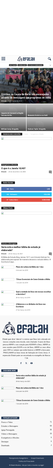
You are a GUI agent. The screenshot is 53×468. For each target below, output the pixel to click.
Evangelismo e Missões (9, 165)
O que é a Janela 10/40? (13, 168)
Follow (47, 194)
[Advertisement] (26, 27)
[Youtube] (31, 363)
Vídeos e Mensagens (9, 434)
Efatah (3, 101)
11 (50, 172)
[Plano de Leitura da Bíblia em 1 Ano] (7, 270)
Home (26, 134)
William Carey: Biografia (9, 129)
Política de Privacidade (26, 461)
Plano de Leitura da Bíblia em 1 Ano (29, 267)
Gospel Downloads (37, 458)
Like (48, 189)
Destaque (13, 65)
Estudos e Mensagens (35, 65)
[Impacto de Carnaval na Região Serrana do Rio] (13, 110)
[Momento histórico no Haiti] (39, 110)
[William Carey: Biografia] (13, 124)
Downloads (22, 65)
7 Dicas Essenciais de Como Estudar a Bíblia (33, 279)
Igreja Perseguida (7, 430)
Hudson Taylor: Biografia (37, 129)
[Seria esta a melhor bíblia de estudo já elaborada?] (26, 228)
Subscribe (46, 200)
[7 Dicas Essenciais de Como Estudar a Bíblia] (7, 283)
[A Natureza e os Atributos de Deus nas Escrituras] (7, 308)
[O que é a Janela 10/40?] (26, 151)
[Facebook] (21, 363)
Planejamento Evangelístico (18, 458)
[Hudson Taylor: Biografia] (39, 124)
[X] (26, 363)
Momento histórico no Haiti (38, 115)
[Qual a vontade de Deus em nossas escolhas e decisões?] (7, 295)
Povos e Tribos (7, 422)
